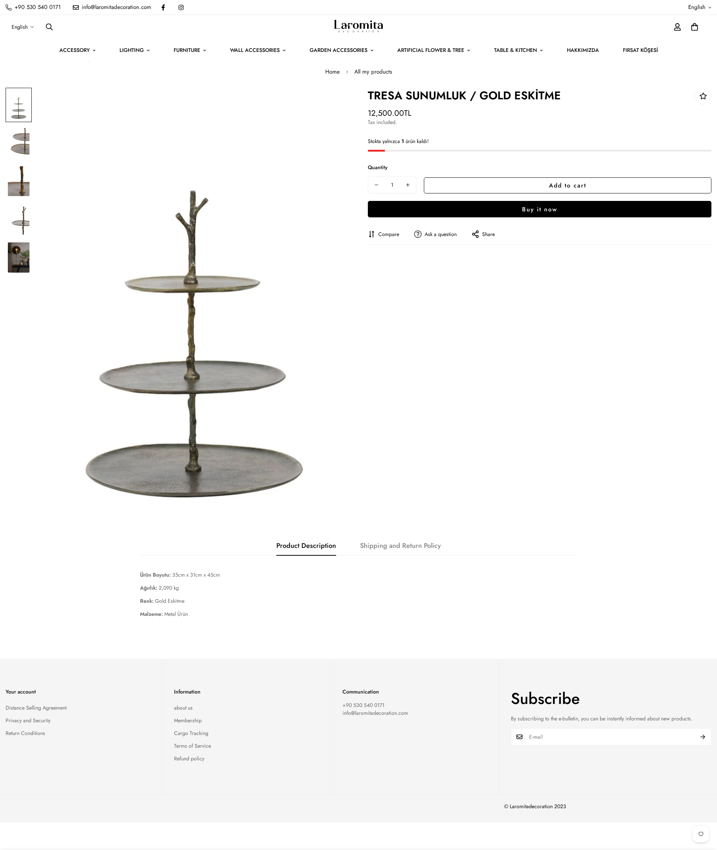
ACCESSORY (74, 50)
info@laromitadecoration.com (375, 713)
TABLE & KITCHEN (515, 50)
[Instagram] (181, 7)
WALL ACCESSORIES (255, 50)
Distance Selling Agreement (36, 707)
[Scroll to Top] (702, 809)
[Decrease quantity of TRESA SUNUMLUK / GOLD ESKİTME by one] (376, 185)
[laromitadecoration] (358, 27)
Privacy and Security (28, 720)
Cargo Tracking (191, 733)
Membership (188, 720)
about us (183, 707)
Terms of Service (192, 746)
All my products (373, 72)
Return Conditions (25, 733)
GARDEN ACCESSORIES (338, 50)
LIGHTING (132, 50)
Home (332, 72)
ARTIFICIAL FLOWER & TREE (430, 50)
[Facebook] (163, 7)
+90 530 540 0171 (363, 705)
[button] (694, 26)
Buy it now (539, 209)
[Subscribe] (703, 736)
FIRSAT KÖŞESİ (640, 50)
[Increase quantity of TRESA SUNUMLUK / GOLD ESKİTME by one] (408, 185)
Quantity (378, 167)
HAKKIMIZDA (583, 50)
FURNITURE (187, 50)
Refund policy (189, 758)
